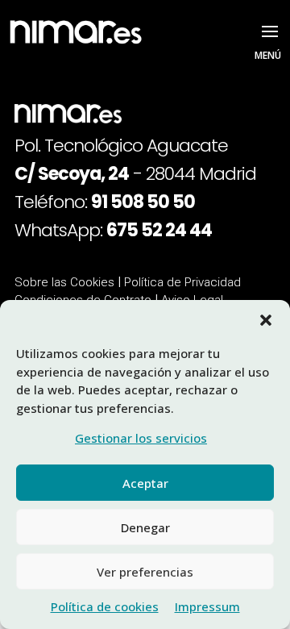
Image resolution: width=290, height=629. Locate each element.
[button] (266, 320)
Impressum (207, 606)
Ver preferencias (145, 572)
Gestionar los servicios (141, 438)
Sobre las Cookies (66, 282)
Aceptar (145, 483)
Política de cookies (105, 606)
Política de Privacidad (182, 282)
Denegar (145, 527)
